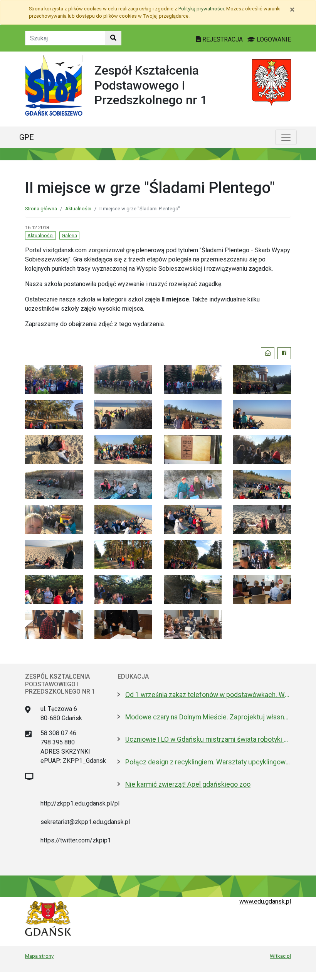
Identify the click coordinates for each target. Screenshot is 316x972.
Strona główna (41, 208)
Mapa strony (39, 956)
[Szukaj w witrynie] (113, 38)
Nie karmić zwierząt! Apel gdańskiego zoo (187, 784)
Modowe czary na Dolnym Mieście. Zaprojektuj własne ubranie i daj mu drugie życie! (208, 717)
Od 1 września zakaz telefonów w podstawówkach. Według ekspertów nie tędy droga (208, 695)
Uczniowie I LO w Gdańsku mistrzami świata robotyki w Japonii (208, 739)
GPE (26, 137)
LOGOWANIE (273, 39)
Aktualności (78, 208)
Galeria (69, 235)
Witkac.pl (280, 956)
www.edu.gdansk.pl (265, 901)
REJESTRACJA (222, 39)
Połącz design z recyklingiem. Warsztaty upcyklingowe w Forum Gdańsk (208, 762)
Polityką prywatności (201, 9)
